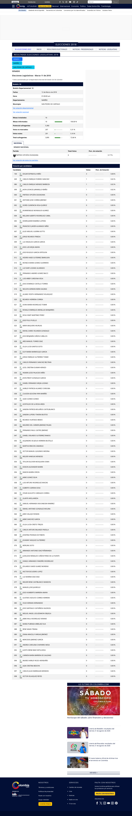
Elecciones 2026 (45, 6)
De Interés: (22, 10)
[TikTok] (77, 2)
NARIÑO (16, 63)
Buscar (115, 2)
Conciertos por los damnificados (74, 10)
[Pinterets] (116, 802)
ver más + (93, 773)
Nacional (55, 6)
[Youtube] (70, 2)
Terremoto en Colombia (54, 10)
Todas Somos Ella (93, 6)
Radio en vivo (73, 799)
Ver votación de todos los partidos (25, 160)
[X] (63, 2)
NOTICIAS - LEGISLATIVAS (108, 49)
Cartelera (47, 2)
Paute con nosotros (44, 796)
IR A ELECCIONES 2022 (23, 49)
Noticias (15, 2)
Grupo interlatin (43, 800)
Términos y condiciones (46, 787)
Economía (75, 6)
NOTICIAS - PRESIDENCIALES (83, 49)
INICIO (39, 49)
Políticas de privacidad (45, 791)
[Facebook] (60, 2)
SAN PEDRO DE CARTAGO (22, 67)
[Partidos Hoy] (74, 2)
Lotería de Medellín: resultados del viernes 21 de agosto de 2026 (101, 730)
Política (83, 6)
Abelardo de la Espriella (36, 10)
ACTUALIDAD (32, 6)
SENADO (16, 59)
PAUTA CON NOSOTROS (105, 794)
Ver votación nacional (21, 112)
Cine (70, 791)
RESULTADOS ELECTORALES (57, 49)
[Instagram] (66, 2)
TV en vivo (72, 804)
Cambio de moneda (75, 787)
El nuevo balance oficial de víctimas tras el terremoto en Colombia (103, 759)
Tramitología (106, 6)
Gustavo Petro (107, 10)
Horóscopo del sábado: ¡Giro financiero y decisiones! (90, 717)
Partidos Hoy (31, 2)
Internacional (65, 6)
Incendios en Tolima (93, 10)
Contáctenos (45, 804)
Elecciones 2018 (66, 44)
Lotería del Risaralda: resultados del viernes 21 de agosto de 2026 (102, 744)
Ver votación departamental (23, 108)
